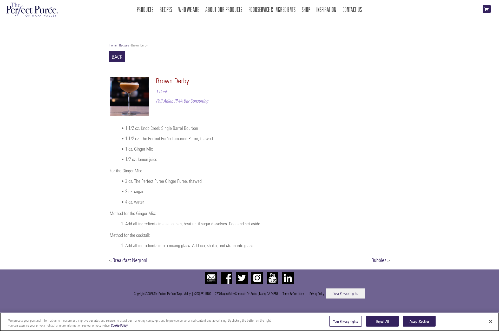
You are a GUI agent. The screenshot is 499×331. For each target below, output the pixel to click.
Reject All (382, 321)
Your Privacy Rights (345, 293)
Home (113, 45)
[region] (249, 322)
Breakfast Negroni (130, 260)
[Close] (490, 321)
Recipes (124, 45)
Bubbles (378, 260)
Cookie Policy (119, 325)
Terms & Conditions (293, 293)
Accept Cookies (419, 321)
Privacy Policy (317, 293)
